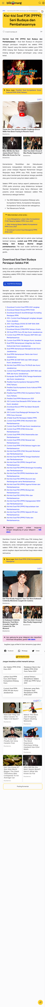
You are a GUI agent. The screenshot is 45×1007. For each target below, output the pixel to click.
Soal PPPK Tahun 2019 (15, 327)
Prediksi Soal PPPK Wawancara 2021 (20, 398)
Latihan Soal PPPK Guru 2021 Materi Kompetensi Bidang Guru (11, 680)
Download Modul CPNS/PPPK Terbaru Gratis (24, 329)
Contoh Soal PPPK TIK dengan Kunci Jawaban (24, 340)
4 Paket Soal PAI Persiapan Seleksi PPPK (22, 418)
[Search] (40, 3)
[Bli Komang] (14, 3)
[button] (9, 651)
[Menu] (3, 3)
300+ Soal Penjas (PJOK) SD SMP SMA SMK (23, 324)
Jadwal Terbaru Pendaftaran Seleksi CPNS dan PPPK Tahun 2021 (32, 680)
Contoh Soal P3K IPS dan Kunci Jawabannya (23, 426)
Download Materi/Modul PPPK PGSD (21, 310)
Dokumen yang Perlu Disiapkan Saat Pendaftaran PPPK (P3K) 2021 (31, 691)
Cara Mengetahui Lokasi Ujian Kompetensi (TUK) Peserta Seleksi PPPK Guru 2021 (22, 220)
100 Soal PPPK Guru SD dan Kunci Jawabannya (24, 332)
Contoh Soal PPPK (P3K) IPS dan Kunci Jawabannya (10, 690)
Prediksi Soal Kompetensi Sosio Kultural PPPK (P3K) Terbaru (23, 91)
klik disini (31, 639)
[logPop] (42, 3)
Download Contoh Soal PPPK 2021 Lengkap (23, 307)
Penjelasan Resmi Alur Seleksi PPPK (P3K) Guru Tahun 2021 (32, 669)
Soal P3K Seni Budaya (14, 284)
